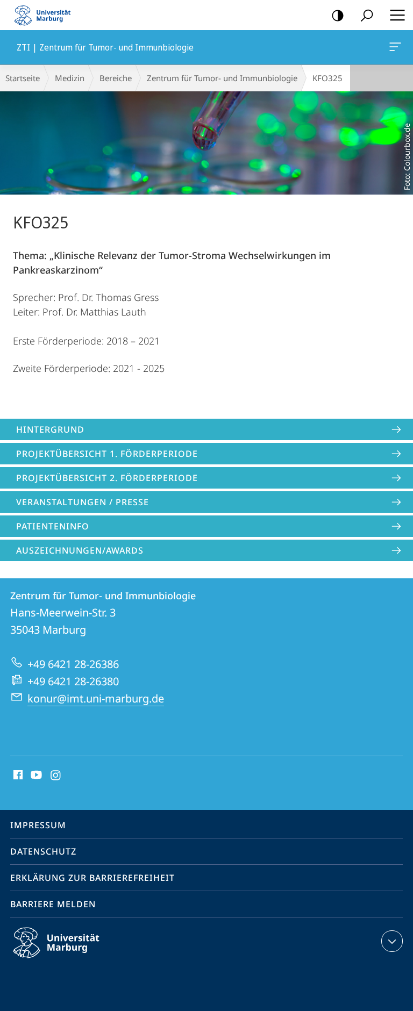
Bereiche (115, 78)
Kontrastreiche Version (337, 15)
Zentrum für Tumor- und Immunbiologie (222, 78)
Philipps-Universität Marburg (75, 960)
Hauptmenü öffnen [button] (397, 15)
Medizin (69, 78)
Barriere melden (53, 904)
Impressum (38, 825)
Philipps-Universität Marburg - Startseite (46, 15)
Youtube (35, 775)
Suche (366, 15)
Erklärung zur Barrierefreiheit (92, 878)
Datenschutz (43, 851)
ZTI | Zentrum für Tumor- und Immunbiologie (397, 47)
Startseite (22, 78)
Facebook (17, 775)
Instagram (56, 775)
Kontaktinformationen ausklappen (392, 941)
